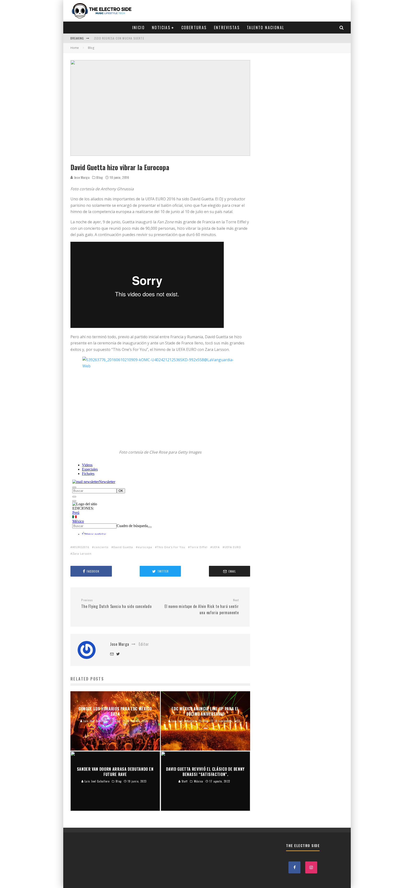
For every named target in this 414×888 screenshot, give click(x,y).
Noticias (161, 27)
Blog (99, 177)
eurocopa (145, 547)
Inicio (138, 27)
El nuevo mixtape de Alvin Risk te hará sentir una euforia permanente (202, 606)
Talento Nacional (265, 27)
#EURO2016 (80, 547)
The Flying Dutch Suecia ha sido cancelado (117, 603)
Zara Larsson (82, 553)
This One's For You (171, 547)
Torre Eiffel (198, 547)
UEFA (216, 547)
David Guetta (123, 547)
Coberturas (194, 27)
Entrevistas (227, 27)
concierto (101, 547)
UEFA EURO (232, 547)
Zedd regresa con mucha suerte (119, 38)
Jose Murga (81, 177)
